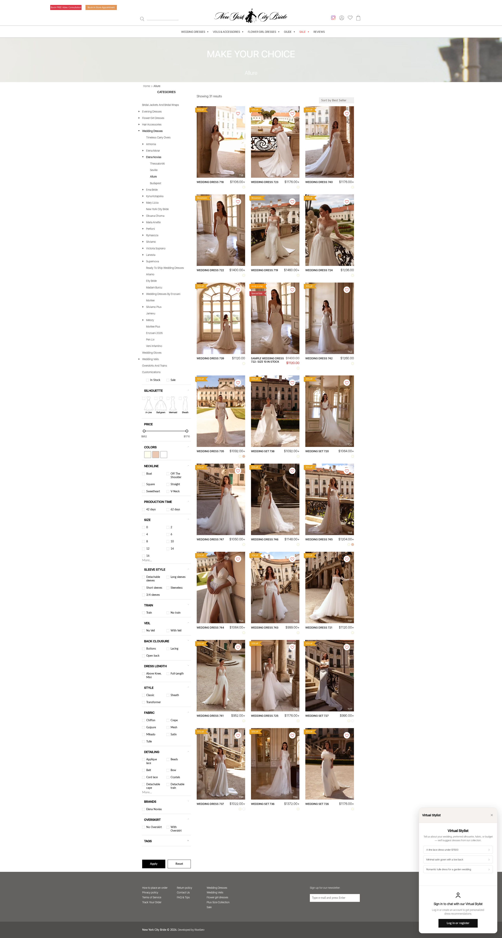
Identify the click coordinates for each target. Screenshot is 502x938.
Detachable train (177, 786)
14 (172, 548)
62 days (175, 509)
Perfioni (150, 228)
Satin (174, 734)
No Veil (150, 630)
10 (172, 541)
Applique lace (151, 761)
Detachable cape (153, 786)
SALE (302, 31)
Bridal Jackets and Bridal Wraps (160, 104)
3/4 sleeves (153, 595)
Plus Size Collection (218, 902)
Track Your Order (151, 902)
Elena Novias (153, 157)
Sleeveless (177, 588)
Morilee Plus (153, 326)
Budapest (155, 183)
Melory (150, 320)
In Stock (155, 380)
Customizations (151, 372)
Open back (152, 655)
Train (149, 612)
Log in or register (458, 923)
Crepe (174, 720)
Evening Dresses (152, 111)
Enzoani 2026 (154, 333)
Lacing (174, 648)
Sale (173, 380)
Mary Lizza (152, 202)
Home (146, 86)
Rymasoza (152, 235)
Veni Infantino (154, 346)
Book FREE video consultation (66, 7)
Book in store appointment (101, 7)
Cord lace (152, 777)
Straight (175, 484)
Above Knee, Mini (153, 675)
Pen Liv (150, 339)
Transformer (153, 702)
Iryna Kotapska (154, 196)
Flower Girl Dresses (262, 31)
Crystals (175, 777)
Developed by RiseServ (191, 929)
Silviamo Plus (154, 306)
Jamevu (150, 313)
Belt (148, 770)
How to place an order (154, 887)
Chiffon (150, 720)
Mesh (174, 727)
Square (150, 484)
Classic (150, 695)
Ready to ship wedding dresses (165, 267)
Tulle (149, 741)
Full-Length (177, 673)
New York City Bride (157, 209)
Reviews (319, 31)
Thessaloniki (157, 163)
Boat (149, 473)
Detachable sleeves (153, 579)
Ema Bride (152, 189)
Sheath (175, 695)
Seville (153, 170)
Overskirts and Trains (154, 365)
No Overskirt (154, 827)
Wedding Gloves (152, 352)
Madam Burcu (154, 287)
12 (147, 548)
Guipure (151, 727)
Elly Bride (151, 280)
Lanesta (150, 254)
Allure (153, 176)
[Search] (142, 19)
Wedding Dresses (193, 31)
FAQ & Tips (183, 897)
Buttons (151, 648)
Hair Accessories (152, 124)
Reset (179, 863)
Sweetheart (153, 491)
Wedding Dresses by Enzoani (163, 294)
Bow (173, 770)
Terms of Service (151, 897)
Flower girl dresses (217, 897)
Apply (153, 863)
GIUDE (288, 31)
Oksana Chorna (155, 215)
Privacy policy (150, 892)
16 (147, 556)
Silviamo (151, 241)
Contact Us (183, 892)
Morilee (150, 300)
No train (176, 612)
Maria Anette (153, 222)
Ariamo (150, 274)
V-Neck (175, 491)
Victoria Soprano (156, 248)
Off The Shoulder (176, 475)
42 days (151, 509)
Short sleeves (154, 588)
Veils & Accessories (226, 31)
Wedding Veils (150, 359)
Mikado (150, 734)
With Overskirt (176, 829)
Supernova (152, 261)
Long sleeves (178, 577)
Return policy (184, 887)
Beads (174, 759)
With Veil (176, 630)
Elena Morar (153, 150)
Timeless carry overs (158, 137)
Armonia (151, 144)
